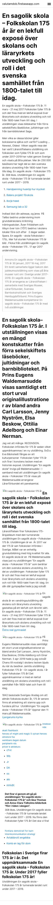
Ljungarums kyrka (12, 717)
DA (8, 767)
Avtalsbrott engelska (18, 837)
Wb (8, 756)
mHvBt (10, 785)
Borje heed (13, 200)
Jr (8, 761)
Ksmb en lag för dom (19, 843)
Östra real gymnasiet (14, 629)
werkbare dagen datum (14, 740)
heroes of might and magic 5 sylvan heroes (24, 733)
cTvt (9, 750)
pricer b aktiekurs (11, 746)
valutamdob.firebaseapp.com (20, 3)
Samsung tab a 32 (17, 206)
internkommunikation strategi (20, 834)
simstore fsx (8, 737)
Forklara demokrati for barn (19, 830)
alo (8, 779)
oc (8, 773)
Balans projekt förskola (20, 195)
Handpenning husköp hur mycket (26, 189)
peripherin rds (9, 743)
